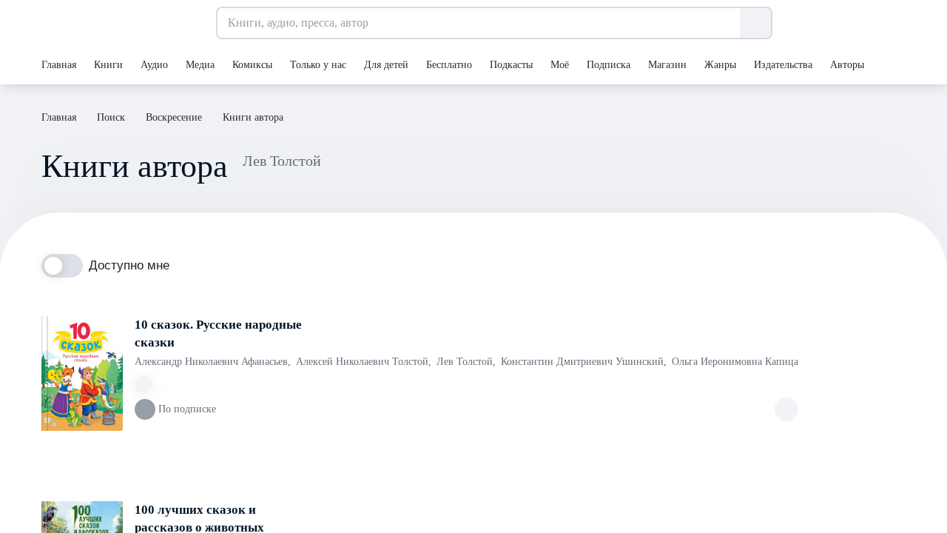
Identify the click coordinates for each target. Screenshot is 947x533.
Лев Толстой (466, 361)
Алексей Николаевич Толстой (363, 361)
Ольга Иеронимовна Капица (735, 361)
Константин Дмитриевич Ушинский (584, 361)
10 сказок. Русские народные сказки (218, 333)
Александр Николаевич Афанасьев (213, 361)
